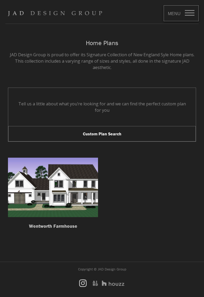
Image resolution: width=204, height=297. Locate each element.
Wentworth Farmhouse (53, 226)
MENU (174, 14)
